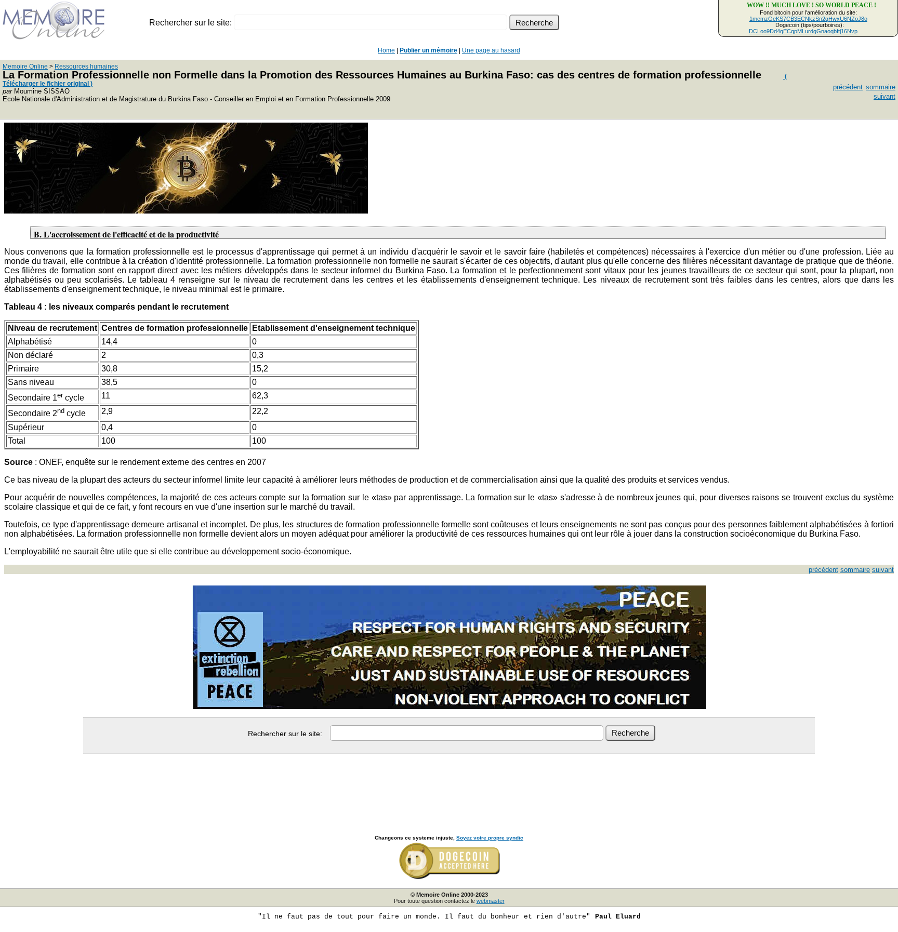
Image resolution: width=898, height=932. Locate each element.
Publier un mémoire (428, 50)
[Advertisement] (449, 783)
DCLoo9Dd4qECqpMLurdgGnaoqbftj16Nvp (803, 31)
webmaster (491, 901)
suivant (884, 96)
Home (386, 50)
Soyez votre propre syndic (489, 838)
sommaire (880, 87)
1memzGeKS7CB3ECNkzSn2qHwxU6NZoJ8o (808, 19)
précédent (848, 87)
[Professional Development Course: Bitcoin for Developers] (186, 210)
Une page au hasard (491, 50)
